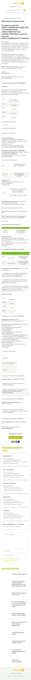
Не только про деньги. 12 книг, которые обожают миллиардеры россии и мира (19, 604)
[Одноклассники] (14, 442)
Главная (9, 675)
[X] (19, 442)
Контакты (21, 675)
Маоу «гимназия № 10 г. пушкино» (13, 524)
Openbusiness (7, 456)
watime (18, 3)
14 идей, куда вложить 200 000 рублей (19, 641)
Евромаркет (7, 497)
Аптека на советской (9, 483)
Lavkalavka (6, 510)
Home (4, 18)
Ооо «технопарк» (8, 469)
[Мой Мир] (16, 442)
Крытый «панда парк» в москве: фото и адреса (19, 614)
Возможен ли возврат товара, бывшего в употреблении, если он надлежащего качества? (19, 583)
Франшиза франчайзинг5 (19, 574)
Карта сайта (15, 675)
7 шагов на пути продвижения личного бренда (18, 651)
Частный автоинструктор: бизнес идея (19, 593)
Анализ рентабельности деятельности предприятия (19, 623)
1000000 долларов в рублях (18, 633)
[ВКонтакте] (12, 442)
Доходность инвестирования (17, 660)
